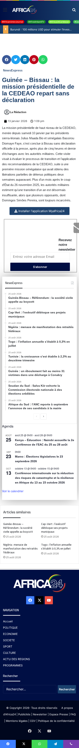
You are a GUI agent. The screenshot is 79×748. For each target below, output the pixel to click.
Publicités (24, 714)
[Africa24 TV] (24, 9)
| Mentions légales (16, 720)
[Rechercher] (74, 11)
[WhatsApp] (39, 744)
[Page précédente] (36, 416)
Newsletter (40, 714)
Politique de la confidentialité (56, 720)
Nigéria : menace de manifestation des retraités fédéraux (20, 548)
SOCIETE (9, 640)
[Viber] (71, 744)
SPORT (7, 646)
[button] (6, 59)
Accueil (8, 621)
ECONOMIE (10, 634)
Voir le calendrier (12, 491)
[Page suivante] (44, 416)
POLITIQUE (10, 627)
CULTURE (9, 652)
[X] (39, 600)
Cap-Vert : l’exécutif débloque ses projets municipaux (54, 527)
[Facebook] (30, 600)
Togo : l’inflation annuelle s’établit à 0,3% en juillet (56, 546)
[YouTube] (49, 600)
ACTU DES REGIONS (16, 659)
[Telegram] (55, 744)
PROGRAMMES (13, 665)
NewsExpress (12, 70)
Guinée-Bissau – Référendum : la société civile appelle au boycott (18, 527)
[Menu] (5, 11)
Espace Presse (58, 714)
